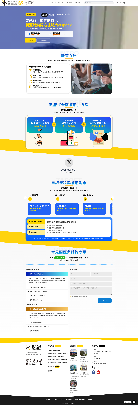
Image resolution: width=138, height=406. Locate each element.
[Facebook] (93, 372)
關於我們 (48, 399)
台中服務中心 (84, 373)
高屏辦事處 (73, 388)
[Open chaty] (134, 402)
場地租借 (90, 399)
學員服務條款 (69, 399)
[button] (31, 14)
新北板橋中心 (74, 373)
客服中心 (62, 399)
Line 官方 (60, 258)
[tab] (36, 221)
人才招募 (55, 399)
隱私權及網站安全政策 (80, 399)
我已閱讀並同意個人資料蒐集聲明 (79, 296)
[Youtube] (98, 372)
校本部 (72, 358)
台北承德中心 (84, 357)
